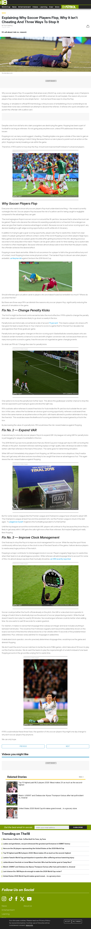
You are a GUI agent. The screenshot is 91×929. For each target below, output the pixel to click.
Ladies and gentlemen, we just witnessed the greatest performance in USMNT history (36, 844)
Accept (67, 921)
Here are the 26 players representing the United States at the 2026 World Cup (33, 848)
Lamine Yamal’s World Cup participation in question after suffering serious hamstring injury (38, 857)
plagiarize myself (16, 522)
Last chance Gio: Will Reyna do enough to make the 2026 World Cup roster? (32, 871)
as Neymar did (16, 258)
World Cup (6, 7)
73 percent (53, 323)
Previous (23, 746)
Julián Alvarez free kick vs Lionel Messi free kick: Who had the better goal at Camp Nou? (37, 862)
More (57, 7)
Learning (43, 7)
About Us (28, 906)
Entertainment (24, 7)
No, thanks (77, 921)
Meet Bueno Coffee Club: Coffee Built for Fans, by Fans (24, 839)
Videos (35, 7)
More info (29, 925)
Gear (51, 7)
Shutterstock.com (7, 73)
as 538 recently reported (60, 559)
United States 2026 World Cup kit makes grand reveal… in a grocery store (47, 808)
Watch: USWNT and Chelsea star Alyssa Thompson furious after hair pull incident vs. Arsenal (39, 867)
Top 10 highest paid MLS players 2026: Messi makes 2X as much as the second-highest (37, 853)
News (14, 7)
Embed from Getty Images (20, 151)
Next (68, 746)
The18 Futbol (70, 7)
